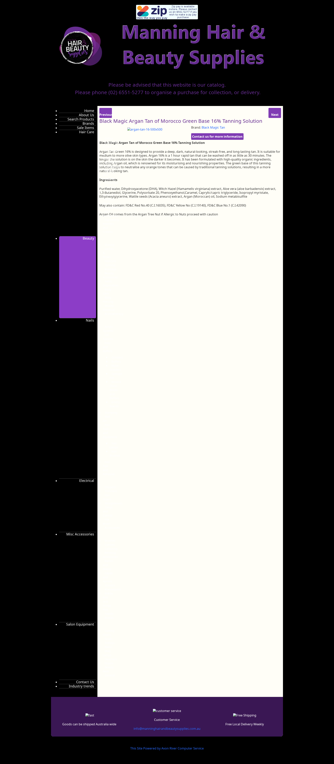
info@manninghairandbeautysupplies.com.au (167, 728)
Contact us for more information (217, 136)
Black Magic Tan (213, 127)
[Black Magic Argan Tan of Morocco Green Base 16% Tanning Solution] (144, 129)
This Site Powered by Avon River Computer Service (167, 748)
